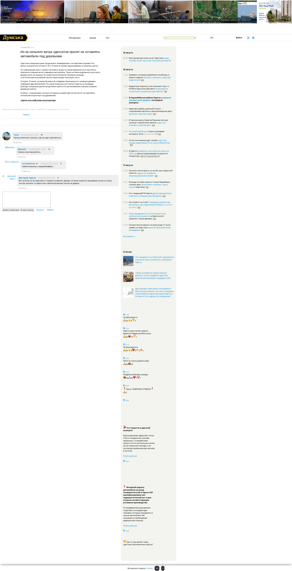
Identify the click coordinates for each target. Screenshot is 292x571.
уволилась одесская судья (140, 114)
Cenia (16, 135)
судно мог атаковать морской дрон (147, 123)
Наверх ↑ (27, 114)
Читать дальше (130, 456)
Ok (157, 568)
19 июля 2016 (25, 47)
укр (211, 37)
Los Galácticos (28, 163)
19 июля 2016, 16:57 (49, 163)
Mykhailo (22, 149)
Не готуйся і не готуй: (138, 202)
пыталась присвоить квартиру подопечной (150, 78)
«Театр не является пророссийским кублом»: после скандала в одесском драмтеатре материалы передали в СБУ (153, 275)
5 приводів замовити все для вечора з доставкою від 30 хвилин (150, 203)
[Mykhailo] (10, 147)
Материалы (75, 38)
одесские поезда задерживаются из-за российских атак (149, 141)
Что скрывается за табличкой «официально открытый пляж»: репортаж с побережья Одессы (154, 259)
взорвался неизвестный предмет (150, 98)
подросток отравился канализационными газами (142, 174)
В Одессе (133, 151)
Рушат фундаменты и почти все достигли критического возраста (147, 214)
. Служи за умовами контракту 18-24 (146, 132)
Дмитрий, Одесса (27, 178)
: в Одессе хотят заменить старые (146, 217)
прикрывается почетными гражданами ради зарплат (148, 89)
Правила (40, 210)
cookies (149, 568)
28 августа (128, 69)
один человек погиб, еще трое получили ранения (149, 59)
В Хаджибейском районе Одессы (145, 97)
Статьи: (127, 251)
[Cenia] (6, 139)
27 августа (128, 165)
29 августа (128, 52)
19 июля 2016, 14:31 (29, 135)
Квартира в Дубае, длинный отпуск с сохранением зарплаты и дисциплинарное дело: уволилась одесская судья (89, 21)
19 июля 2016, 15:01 (37, 149)
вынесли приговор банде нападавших (150, 228)
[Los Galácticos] (12, 162)
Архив (93, 38)
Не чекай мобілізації (138, 131)
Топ (107, 38)
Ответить (17, 142)
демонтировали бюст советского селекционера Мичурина (150, 194)
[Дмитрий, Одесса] (9, 178)
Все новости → (129, 236)
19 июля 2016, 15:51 (46, 178)
